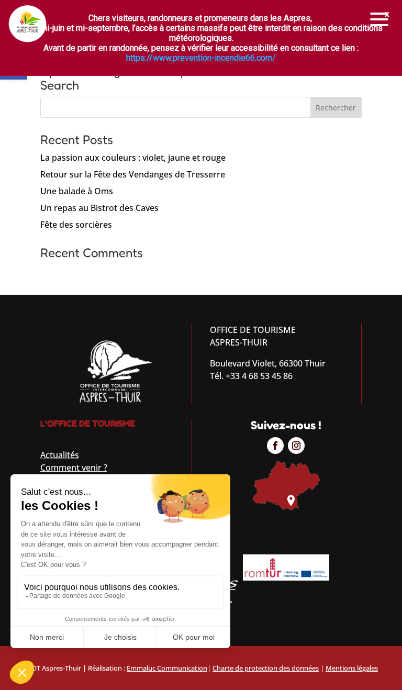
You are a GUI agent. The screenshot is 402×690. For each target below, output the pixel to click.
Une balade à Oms (76, 191)
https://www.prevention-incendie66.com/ (201, 58)
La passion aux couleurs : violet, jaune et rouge (133, 157)
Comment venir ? (73, 467)
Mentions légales (352, 668)
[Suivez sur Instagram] (296, 445)
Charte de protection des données (266, 668)
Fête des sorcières (76, 224)
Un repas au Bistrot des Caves (99, 208)
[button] (379, 19)
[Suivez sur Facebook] (275, 445)
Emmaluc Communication (167, 668)
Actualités (59, 455)
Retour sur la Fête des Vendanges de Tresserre (132, 174)
